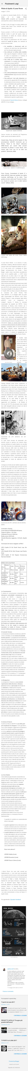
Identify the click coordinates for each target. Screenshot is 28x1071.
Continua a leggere (20, 1015)
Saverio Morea (14, 100)
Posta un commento (8, 991)
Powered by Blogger (14, 1061)
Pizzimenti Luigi (12, 4)
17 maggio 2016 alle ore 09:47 (15, 987)
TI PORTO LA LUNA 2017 (9, 1040)
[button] (26, 9)
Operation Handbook (15, 899)
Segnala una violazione (14, 1067)
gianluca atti (10, 969)
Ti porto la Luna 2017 (8, 1002)
